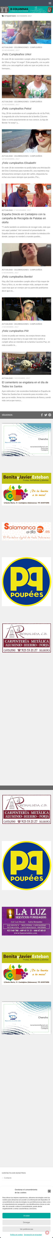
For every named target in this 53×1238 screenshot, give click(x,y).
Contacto (7, 1178)
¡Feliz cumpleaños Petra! (16, 108)
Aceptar (26, 1216)
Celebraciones (21, 47)
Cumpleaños (36, 47)
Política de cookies (16, 1235)
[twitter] (45, 414)
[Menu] (50, 3)
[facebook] (41, 414)
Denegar (26, 1222)
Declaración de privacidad (33, 1235)
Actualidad (7, 47)
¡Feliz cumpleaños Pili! (15, 330)
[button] (49, 1191)
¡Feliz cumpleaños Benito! (17, 276)
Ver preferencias (26, 1229)
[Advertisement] (26, 695)
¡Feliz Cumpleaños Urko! (16, 54)
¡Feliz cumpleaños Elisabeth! (19, 162)
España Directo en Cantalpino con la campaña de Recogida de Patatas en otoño (24, 218)
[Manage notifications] (47, 1233)
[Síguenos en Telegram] (49, 414)
